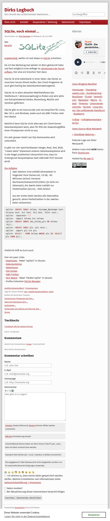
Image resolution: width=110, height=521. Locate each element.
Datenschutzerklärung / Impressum (22, 482)
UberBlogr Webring (84, 134)
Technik (87, 107)
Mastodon (83, 100)
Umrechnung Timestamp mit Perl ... (19, 298)
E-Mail (7, 370)
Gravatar (8, 425)
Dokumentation (14, 264)
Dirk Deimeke (24, 36)
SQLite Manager (32, 281)
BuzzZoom (77, 96)
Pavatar (32, 425)
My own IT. (88, 158)
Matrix (94, 100)
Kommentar (10, 387)
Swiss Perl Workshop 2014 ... (16, 302)
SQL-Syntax (11, 271)
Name (7, 361)
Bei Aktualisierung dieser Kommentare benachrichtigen (36, 491)
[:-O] (16, 472)
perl (26, 292)
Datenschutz (68, 22)
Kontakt (24, 22)
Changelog (91, 89)
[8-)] (23, 472)
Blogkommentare (92, 119)
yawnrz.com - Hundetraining (86, 93)
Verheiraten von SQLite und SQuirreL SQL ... (22, 309)
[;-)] (33, 472)
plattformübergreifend (14, 288)
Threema (83, 103)
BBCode (8, 436)
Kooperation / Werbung (45, 22)
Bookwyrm (79, 113)
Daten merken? (14, 488)
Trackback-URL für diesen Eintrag (18, 326)
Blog (76, 119)
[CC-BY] (79, 165)
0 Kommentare (31, 288)
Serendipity (20, 508)
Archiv (75, 123)
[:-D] (26, 472)
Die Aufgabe (10, 168)
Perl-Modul (11, 278)
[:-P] (30, 472)
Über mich (9, 22)
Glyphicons (83, 152)
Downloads (11, 260)
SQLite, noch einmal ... (21, 31)
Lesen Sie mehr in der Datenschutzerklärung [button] (27, 516)
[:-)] (9, 472)
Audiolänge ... (10, 305)
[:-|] (12, 472)
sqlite (51, 292)
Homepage (10, 378)
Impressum (85, 22)
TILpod (88, 96)
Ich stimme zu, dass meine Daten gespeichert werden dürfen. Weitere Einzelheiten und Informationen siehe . (33, 479)
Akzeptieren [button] (94, 515)
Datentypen (12, 267)
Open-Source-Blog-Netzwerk (87, 128)
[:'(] (5, 472)
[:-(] (19, 472)
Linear (29, 344)
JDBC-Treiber (12, 274)
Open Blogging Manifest (84, 84)
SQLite (46, 58)
